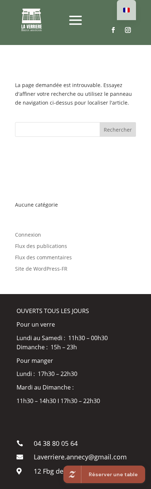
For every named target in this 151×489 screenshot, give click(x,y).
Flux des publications (41, 245)
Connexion (28, 234)
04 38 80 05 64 (56, 443)
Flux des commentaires (43, 257)
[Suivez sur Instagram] (128, 30)
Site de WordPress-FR (41, 268)
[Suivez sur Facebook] (113, 30)
